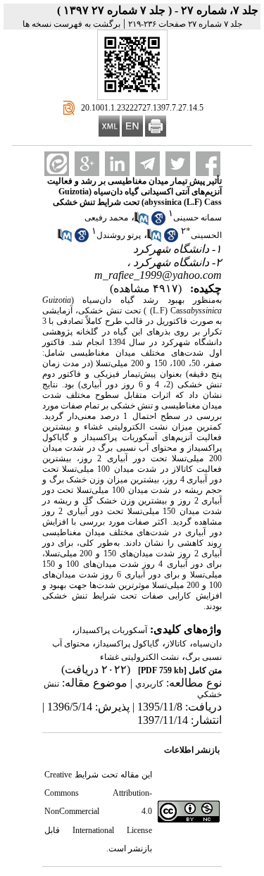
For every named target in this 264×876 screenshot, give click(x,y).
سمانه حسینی (197, 218)
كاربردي (149, 684)
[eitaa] (56, 163)
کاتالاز (176, 644)
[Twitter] (177, 163)
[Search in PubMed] (141, 222)
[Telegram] (147, 163)
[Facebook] (208, 163)
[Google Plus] (87, 163)
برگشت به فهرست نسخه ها (71, 24)
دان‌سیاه (207, 644)
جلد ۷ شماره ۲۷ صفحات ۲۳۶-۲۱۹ (185, 24)
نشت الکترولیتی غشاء (139, 657)
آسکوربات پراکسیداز (111, 630)
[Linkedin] (117, 163)
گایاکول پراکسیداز (127, 644)
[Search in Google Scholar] (158, 222)
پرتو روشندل (118, 235)
